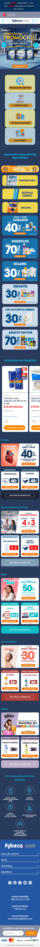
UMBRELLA (8, 396)
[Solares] (20, 271)
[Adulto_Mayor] (20, 339)
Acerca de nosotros (10, 853)
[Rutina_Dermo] (20, 194)
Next (36, 44)
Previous (4, 44)
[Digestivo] (20, 248)
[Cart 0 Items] (37, 20)
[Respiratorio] (20, 180)
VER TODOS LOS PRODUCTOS (20, 495)
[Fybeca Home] (20, 21)
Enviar (31, 933)
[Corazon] (20, 225)
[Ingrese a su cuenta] (33, 21)
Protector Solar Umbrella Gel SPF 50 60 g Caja (15, 401)
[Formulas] (20, 207)
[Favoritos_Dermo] (20, 317)
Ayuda (4, 859)
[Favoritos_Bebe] (20, 294)
